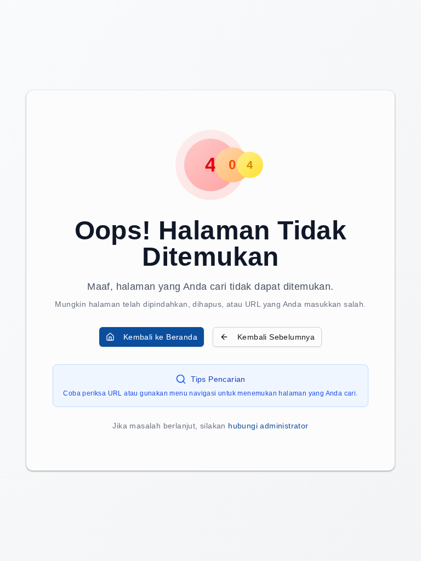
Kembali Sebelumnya (276, 337)
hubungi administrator (268, 425)
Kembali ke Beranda (160, 337)
